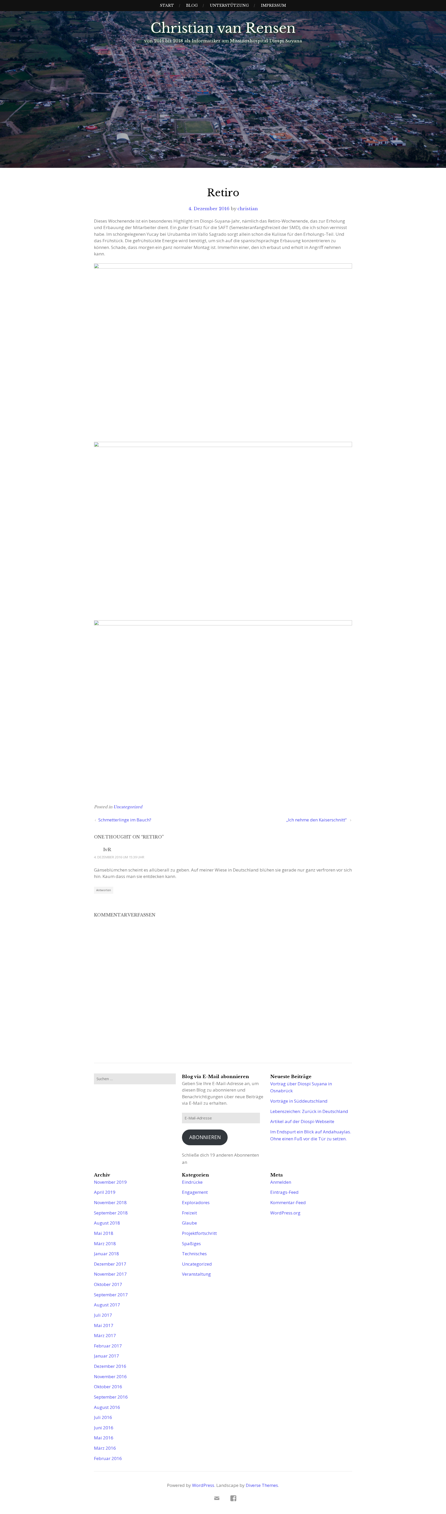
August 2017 (107, 1305)
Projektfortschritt (199, 1233)
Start (167, 5)
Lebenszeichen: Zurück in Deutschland (309, 1111)
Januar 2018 (106, 1254)
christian (247, 208)
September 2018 (111, 1213)
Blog (192, 5)
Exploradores (196, 1202)
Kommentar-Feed (288, 1202)
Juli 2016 (103, 1417)
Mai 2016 (103, 1438)
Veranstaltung (196, 1274)
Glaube (189, 1223)
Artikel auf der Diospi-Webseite (302, 1121)
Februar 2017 (108, 1346)
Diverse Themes (262, 1485)
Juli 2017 (103, 1315)
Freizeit (189, 1213)
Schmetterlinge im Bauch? (125, 820)
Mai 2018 (103, 1233)
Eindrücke (192, 1182)
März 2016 (105, 1448)
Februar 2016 (108, 1458)
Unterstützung (229, 5)
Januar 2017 (106, 1356)
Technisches (194, 1254)
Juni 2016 (103, 1428)
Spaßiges (191, 1243)
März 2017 (105, 1335)
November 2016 (110, 1376)
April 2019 (104, 1192)
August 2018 (107, 1223)
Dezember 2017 (110, 1264)
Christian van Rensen (223, 28)
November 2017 (110, 1274)
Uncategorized (127, 806)
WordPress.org (285, 1213)
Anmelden (280, 1182)
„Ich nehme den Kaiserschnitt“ (317, 820)
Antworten (103, 890)
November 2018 (110, 1202)
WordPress (203, 1485)
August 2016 (107, 1407)
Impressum (273, 5)
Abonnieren (205, 1137)
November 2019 (110, 1182)
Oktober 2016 (108, 1387)
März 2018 (105, 1243)
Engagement (195, 1192)
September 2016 (111, 1397)
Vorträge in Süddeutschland (299, 1101)
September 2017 (111, 1295)
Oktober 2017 (108, 1284)
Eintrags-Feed (284, 1192)
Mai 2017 (103, 1325)
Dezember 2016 (110, 1366)
